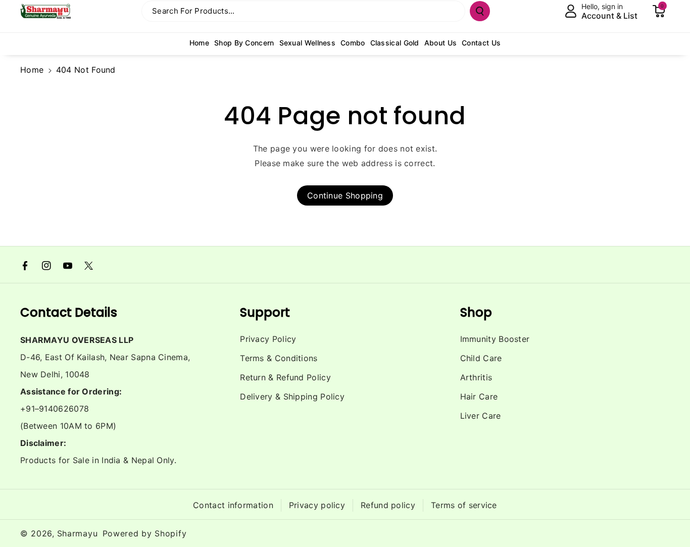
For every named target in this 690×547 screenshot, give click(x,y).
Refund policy (388, 505)
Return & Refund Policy (285, 377)
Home (31, 70)
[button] (659, 11)
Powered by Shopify (145, 533)
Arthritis (476, 377)
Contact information (233, 505)
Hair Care (479, 396)
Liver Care (480, 416)
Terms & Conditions (278, 358)
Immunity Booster (495, 339)
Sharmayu (77, 533)
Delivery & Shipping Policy (292, 396)
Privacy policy (317, 505)
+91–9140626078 (54, 409)
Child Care (481, 358)
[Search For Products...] (480, 11)
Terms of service (464, 505)
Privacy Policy (268, 339)
